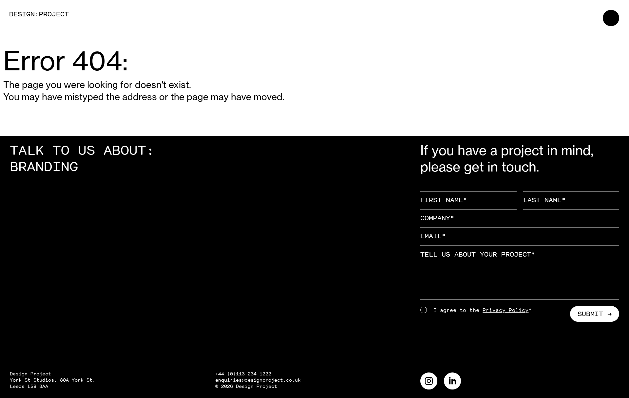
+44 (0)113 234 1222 (243, 374)
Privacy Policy (505, 310)
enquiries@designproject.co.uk (258, 380)
